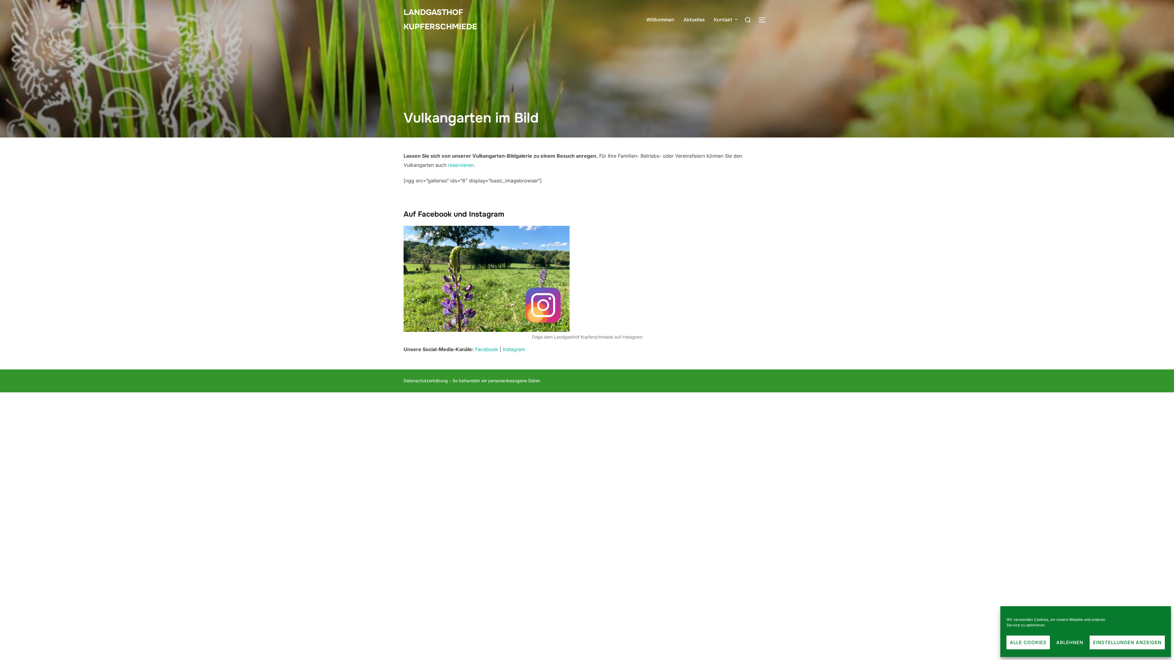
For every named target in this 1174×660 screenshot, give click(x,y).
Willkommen (660, 19)
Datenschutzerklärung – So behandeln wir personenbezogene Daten (472, 380)
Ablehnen (1069, 642)
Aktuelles (694, 19)
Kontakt (723, 19)
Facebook (486, 349)
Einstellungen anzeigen (1127, 642)
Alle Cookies (1028, 642)
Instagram (514, 349)
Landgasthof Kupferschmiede (440, 19)
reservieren (461, 165)
